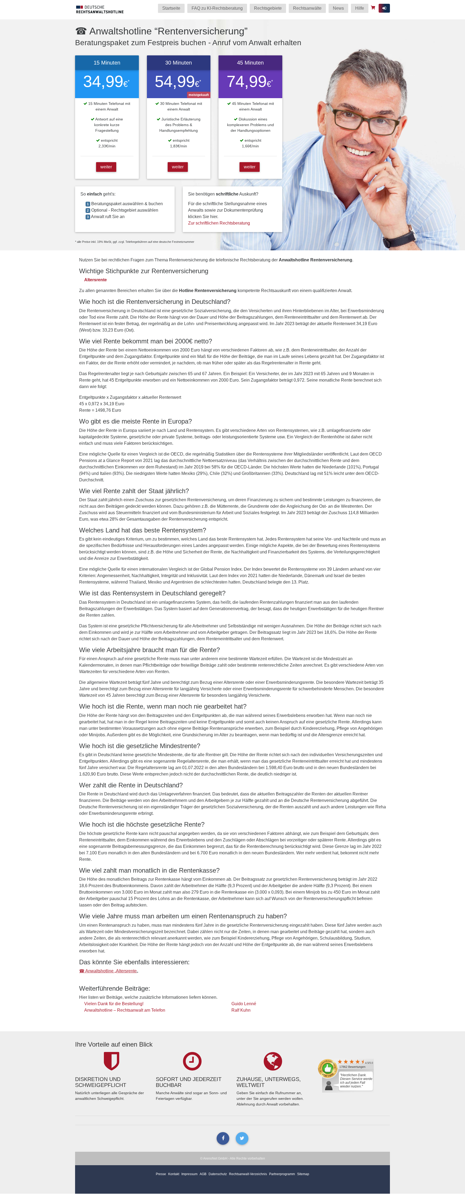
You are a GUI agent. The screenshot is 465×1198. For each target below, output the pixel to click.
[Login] (384, 8)
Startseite (171, 8)
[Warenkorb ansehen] (373, 7)
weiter (106, 167)
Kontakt (173, 1174)
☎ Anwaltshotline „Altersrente (108, 971)
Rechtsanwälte (307, 8)
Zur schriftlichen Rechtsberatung (219, 223)
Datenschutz (218, 1174)
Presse (161, 1174)
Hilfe (359, 8)
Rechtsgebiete (268, 8)
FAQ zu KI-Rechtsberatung (217, 8)
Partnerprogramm (282, 1174)
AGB (203, 1174)
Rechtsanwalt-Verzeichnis (248, 1174)
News (338, 8)
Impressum (189, 1174)
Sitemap (303, 1174)
